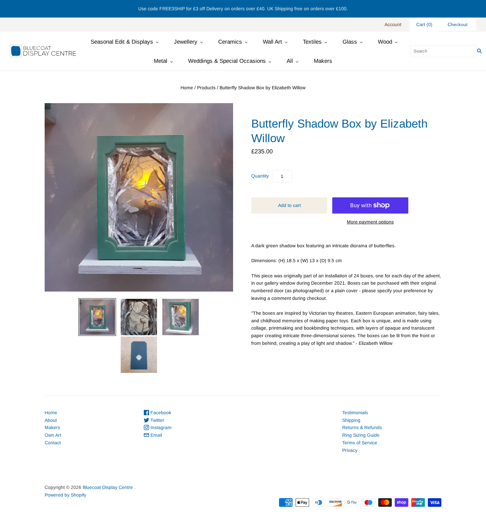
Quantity (260, 176)
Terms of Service (359, 442)
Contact (53, 442)
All (290, 61)
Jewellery (185, 42)
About (51, 420)
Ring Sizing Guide (361, 435)
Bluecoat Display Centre (108, 487)
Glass (350, 42)
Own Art (53, 435)
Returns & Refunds (362, 427)
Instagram (160, 427)
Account (393, 24)
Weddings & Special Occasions (227, 61)
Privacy (349, 450)
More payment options (370, 221)
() (424, 24)
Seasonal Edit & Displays (122, 42)
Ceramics (230, 42)
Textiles (312, 42)
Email (155, 435)
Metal (160, 61)
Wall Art (272, 42)
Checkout (457, 24)
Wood (385, 42)
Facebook (160, 412)
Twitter (156, 420)
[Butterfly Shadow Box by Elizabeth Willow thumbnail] (97, 317)
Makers (323, 61)
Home (187, 87)
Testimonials (355, 412)
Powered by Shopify (65, 495)
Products (206, 87)
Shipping (351, 420)
